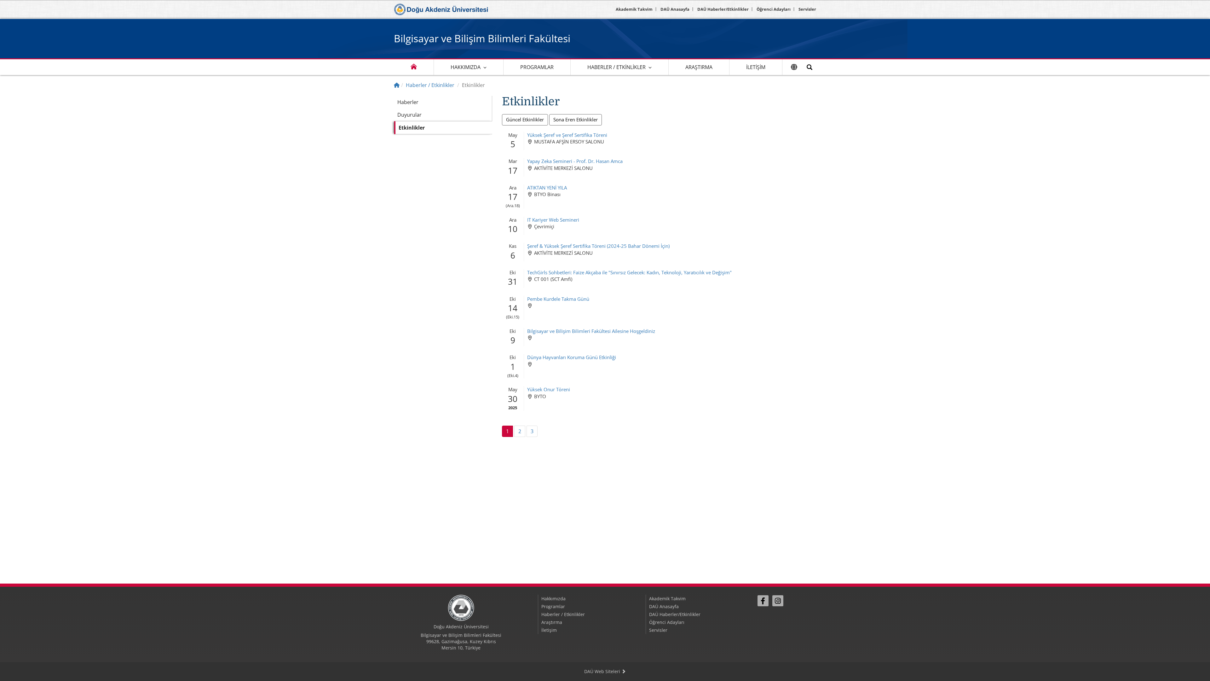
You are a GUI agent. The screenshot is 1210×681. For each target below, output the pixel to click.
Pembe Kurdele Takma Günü (558, 299)
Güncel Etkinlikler (525, 119)
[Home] (397, 85)
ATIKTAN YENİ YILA (547, 187)
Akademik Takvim (634, 9)
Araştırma (698, 67)
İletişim (755, 67)
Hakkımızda (466, 67)
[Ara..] (809, 67)
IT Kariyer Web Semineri (553, 220)
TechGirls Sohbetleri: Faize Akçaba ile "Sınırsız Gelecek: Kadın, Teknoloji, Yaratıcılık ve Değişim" (629, 272)
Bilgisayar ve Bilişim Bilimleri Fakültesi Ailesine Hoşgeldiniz (591, 331)
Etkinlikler (412, 127)
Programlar (537, 67)
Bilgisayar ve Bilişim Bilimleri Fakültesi (482, 38)
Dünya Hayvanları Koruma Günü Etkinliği (571, 357)
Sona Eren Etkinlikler (575, 119)
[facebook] (763, 600)
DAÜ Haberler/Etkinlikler (723, 9)
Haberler (407, 102)
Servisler (807, 9)
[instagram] (777, 600)
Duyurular (409, 114)
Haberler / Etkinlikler (616, 67)
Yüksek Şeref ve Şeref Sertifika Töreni (567, 135)
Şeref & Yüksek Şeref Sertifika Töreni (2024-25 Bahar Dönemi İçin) (598, 246)
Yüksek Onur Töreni (548, 389)
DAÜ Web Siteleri (602, 671)
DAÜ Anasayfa (674, 9)
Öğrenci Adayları (774, 9)
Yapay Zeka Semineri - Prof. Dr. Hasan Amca (575, 161)
